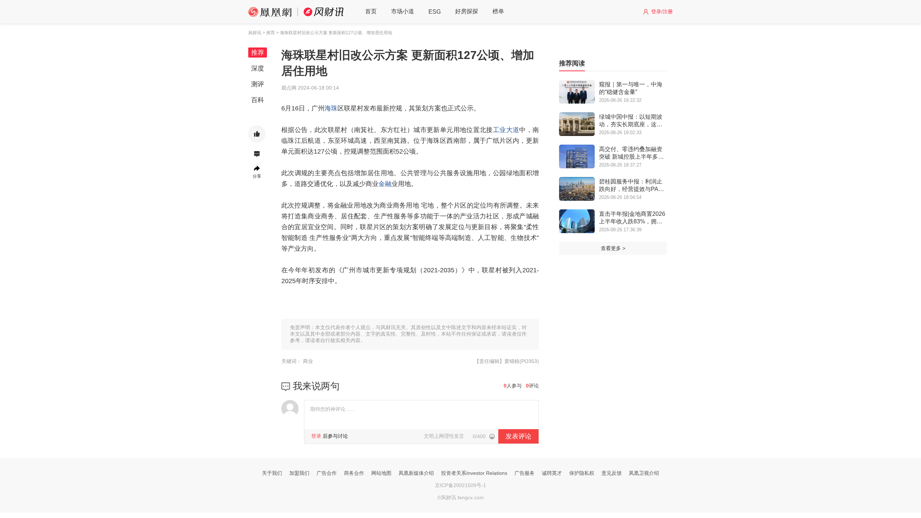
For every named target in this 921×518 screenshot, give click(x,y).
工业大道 (506, 129)
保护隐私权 (581, 473)
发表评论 (518, 436)
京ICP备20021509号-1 (460, 485)
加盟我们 (299, 473)
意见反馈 (612, 473)
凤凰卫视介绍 (644, 473)
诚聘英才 (552, 473)
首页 (371, 11)
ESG (434, 12)
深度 (257, 68)
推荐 (257, 52)
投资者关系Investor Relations (474, 473)
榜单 (498, 11)
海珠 (331, 108)
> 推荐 (269, 32)
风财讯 (254, 32)
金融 (384, 183)
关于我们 (272, 473)
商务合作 (354, 473)
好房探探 (466, 11)
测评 (257, 84)
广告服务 (524, 473)
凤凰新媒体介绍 (416, 473)
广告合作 (327, 473)
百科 (257, 100)
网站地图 (381, 473)
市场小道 (402, 11)
